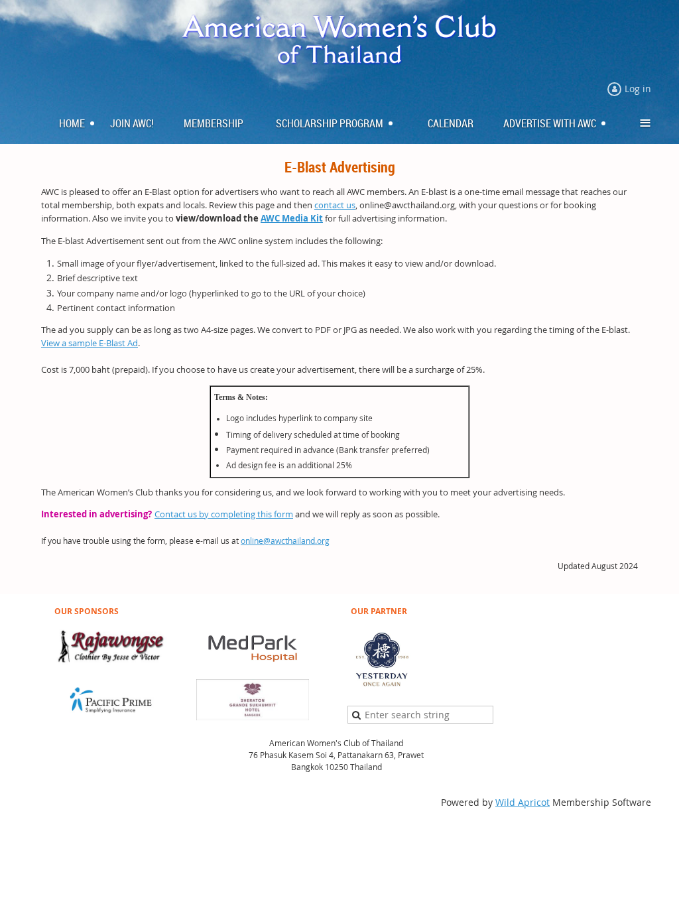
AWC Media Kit (292, 218)
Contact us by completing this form (223, 514)
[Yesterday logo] (382, 686)
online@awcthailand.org (285, 540)
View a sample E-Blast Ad (89, 343)
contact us (334, 205)
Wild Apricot (522, 802)
